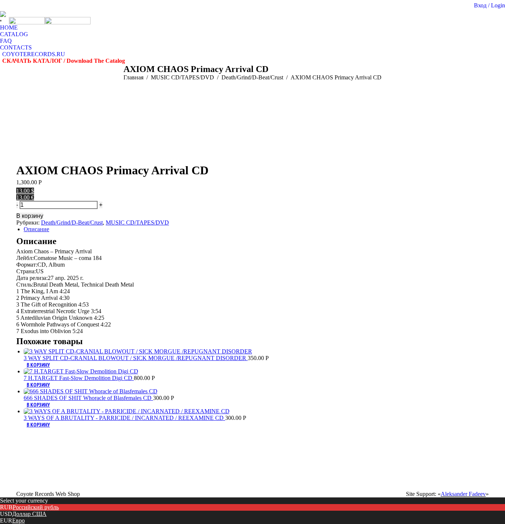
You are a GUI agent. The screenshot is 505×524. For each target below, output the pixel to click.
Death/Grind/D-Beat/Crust (72, 222)
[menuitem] (9, 27)
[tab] (256, 229)
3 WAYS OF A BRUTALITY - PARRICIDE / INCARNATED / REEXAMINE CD (124, 418)
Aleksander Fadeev (463, 494)
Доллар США (29, 514)
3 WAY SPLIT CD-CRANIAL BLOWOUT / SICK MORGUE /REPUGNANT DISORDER (136, 358)
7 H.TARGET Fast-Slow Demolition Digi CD (79, 378)
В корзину (29, 216)
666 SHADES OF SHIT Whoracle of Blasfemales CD (88, 398)
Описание (36, 229)
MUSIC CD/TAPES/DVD (137, 222)
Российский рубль (36, 507)
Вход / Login (489, 5)
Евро (18, 520)
